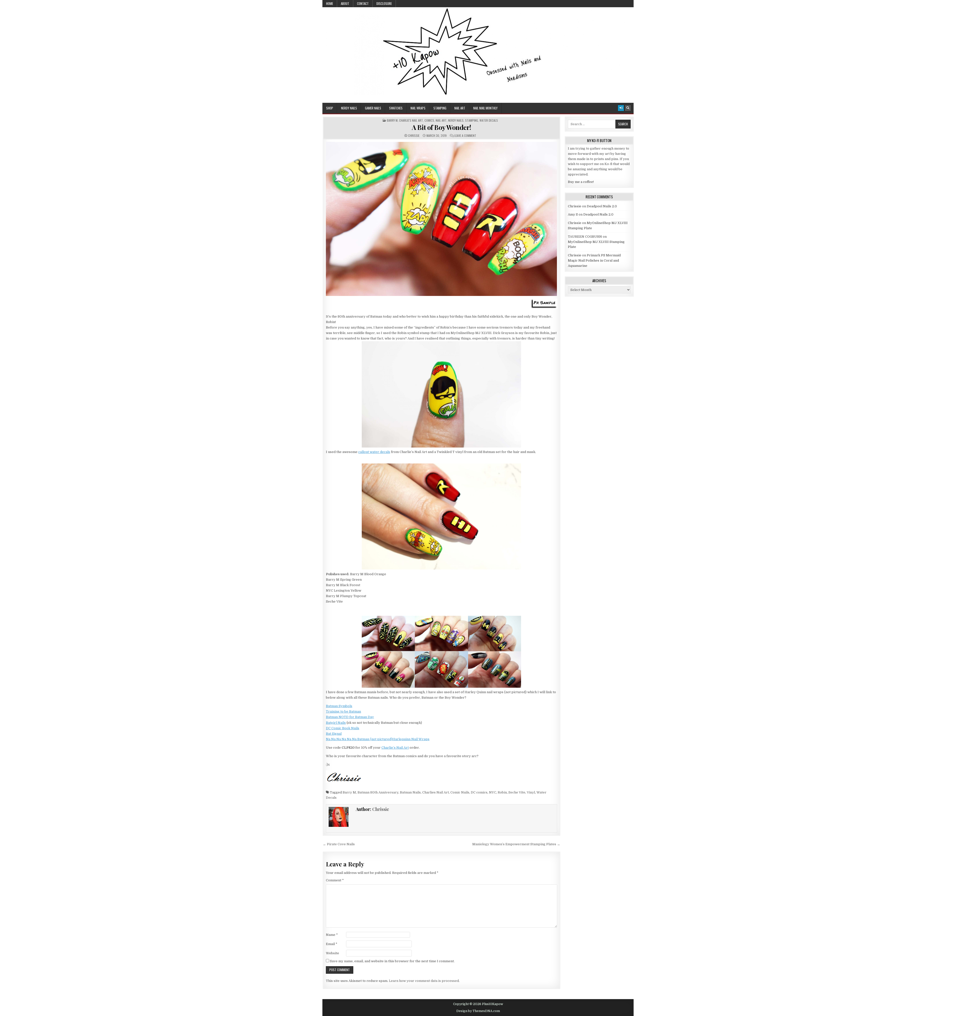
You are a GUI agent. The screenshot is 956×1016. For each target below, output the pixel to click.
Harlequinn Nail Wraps (410, 739)
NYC (492, 792)
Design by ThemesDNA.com (478, 1011)
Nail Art (459, 108)
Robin (502, 792)
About (345, 3)
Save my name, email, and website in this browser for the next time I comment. (392, 961)
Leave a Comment (465, 135)
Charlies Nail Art (435, 792)
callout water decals (374, 452)
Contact (363, 3)
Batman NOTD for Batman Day (350, 717)
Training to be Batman (343, 711)
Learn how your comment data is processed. (424, 981)
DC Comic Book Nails (342, 728)
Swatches (396, 108)
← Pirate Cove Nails (339, 844)
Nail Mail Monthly (485, 108)
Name (332, 935)
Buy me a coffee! (581, 182)
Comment (335, 880)
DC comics (479, 792)
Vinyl (531, 792)
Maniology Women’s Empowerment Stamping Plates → (516, 844)
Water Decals (488, 120)
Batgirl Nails (336, 723)
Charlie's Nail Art (411, 120)
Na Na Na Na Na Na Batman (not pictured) (359, 739)
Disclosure (384, 3)
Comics (429, 120)
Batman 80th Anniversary (378, 792)
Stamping (439, 108)
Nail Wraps (418, 108)
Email (331, 944)
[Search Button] (628, 108)
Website (332, 953)
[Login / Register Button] (621, 108)
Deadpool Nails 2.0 (602, 206)
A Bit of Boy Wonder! (441, 127)
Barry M (392, 120)
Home (329, 3)
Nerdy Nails (349, 108)
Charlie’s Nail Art (395, 747)
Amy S (573, 214)
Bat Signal (334, 733)
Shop (329, 108)
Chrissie (413, 135)
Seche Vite (516, 792)
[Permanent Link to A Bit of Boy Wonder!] (441, 219)
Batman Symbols (339, 706)
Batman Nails (410, 792)
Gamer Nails (373, 108)
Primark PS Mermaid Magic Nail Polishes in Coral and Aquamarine (594, 260)
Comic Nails (459, 792)
